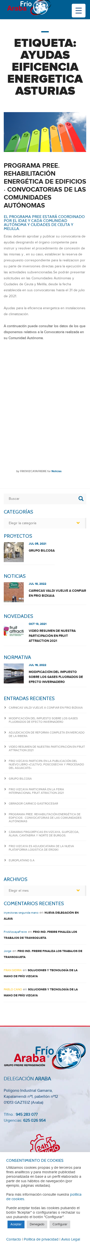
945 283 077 (27, 1114)
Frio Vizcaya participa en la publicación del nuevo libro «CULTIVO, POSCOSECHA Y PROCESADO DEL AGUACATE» (46, 764)
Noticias (57, 471)
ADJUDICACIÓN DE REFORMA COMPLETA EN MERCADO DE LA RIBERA (46, 734)
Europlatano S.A (21, 860)
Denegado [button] (37, 1224)
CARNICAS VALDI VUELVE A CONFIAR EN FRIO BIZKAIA (57, 593)
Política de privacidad (41, 1239)
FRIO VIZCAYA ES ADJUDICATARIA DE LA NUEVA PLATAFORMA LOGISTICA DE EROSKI (41, 847)
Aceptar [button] (16, 1224)
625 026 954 (34, 1120)
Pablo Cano (13, 989)
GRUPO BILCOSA (42, 551)
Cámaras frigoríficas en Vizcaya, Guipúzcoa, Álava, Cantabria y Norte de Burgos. (44, 833)
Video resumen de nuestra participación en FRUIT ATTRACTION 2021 (52, 636)
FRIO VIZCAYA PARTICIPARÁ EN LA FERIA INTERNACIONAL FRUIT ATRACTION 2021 (36, 791)
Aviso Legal (70, 1239)
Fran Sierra (13, 970)
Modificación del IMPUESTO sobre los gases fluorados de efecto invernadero (56, 677)
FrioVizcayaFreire (33, 471)
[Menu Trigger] (79, 10)
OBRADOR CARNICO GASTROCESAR (33, 803)
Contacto (13, 1239)
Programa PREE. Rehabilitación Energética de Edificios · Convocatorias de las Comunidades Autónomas (45, 186)
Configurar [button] (59, 1224)
